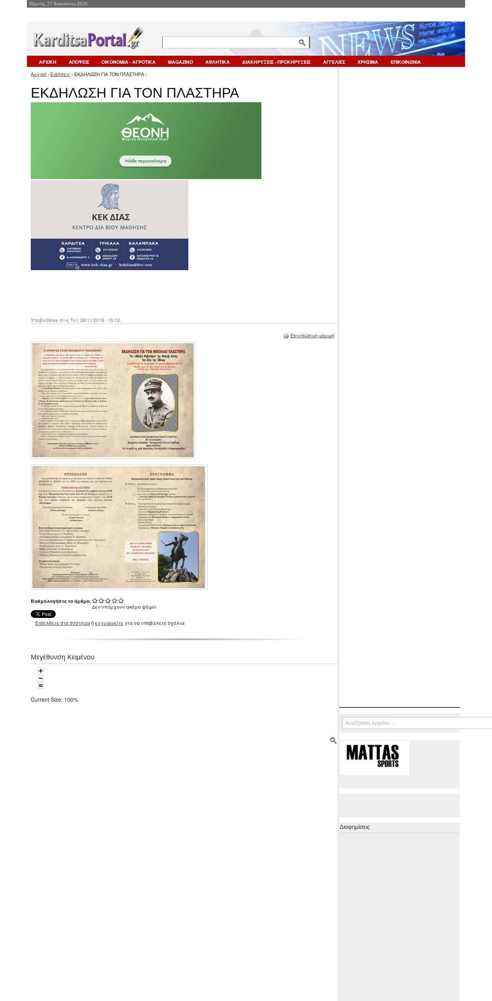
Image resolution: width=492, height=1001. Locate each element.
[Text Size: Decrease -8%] (41, 678)
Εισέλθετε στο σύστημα (62, 622)
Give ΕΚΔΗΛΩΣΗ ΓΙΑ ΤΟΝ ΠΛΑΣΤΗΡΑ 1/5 (95, 600)
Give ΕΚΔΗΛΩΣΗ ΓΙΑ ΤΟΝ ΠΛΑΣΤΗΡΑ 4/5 (114, 600)
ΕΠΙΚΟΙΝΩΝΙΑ (406, 61)
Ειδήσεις (60, 74)
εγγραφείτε (109, 622)
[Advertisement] (167, 292)
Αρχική (39, 74)
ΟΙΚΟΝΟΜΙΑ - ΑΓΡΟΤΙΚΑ (128, 61)
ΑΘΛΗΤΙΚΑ (217, 61)
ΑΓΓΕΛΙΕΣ (334, 61)
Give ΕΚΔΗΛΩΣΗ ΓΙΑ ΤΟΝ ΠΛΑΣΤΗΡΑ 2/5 (101, 600)
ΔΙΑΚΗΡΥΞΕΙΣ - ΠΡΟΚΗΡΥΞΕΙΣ (276, 61)
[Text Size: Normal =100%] (41, 685)
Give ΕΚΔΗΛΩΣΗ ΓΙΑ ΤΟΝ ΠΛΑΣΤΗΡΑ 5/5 (121, 600)
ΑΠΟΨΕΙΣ (79, 61)
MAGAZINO (180, 61)
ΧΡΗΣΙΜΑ (367, 61)
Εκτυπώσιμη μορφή (312, 335)
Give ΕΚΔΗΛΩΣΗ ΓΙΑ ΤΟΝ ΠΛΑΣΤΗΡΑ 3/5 (108, 600)
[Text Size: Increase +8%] (41, 671)
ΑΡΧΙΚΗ (48, 61)
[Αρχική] (88, 36)
